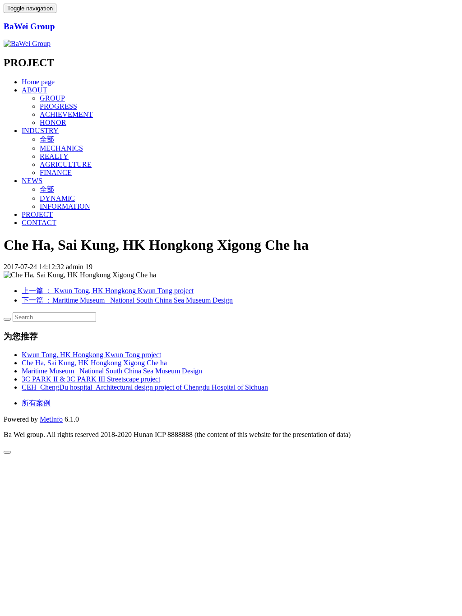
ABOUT (34, 90)
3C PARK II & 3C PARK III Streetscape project (91, 379)
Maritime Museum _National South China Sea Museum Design (112, 371)
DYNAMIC (57, 198)
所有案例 (36, 403)
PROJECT (37, 214)
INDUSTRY (40, 130)
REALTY (54, 156)
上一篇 (108, 290)
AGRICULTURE (66, 164)
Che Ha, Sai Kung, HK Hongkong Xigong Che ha (94, 363)
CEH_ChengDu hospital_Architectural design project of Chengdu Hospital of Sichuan (145, 387)
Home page (38, 82)
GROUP (52, 98)
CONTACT (39, 222)
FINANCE (56, 172)
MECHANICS (61, 148)
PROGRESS (58, 106)
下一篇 (127, 300)
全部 (47, 139)
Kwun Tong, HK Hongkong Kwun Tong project (91, 355)
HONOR (53, 122)
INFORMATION (65, 206)
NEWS (32, 180)
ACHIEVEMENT (66, 114)
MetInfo (51, 419)
